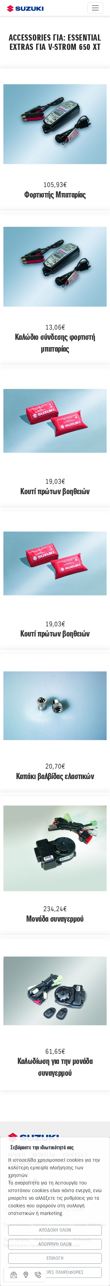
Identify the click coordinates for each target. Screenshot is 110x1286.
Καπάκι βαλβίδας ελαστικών (55, 776)
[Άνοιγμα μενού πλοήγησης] (95, 8)
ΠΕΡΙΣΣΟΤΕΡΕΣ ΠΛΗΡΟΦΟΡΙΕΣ (55, 1272)
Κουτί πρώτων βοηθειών (54, 492)
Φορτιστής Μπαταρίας (55, 195)
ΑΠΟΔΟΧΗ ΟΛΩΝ (55, 1230)
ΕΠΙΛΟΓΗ (55, 1258)
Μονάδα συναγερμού (55, 919)
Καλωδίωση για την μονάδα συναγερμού (55, 1067)
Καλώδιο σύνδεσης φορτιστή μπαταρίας (55, 343)
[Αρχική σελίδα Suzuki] (25, 8)
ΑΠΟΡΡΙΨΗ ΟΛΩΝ (55, 1244)
